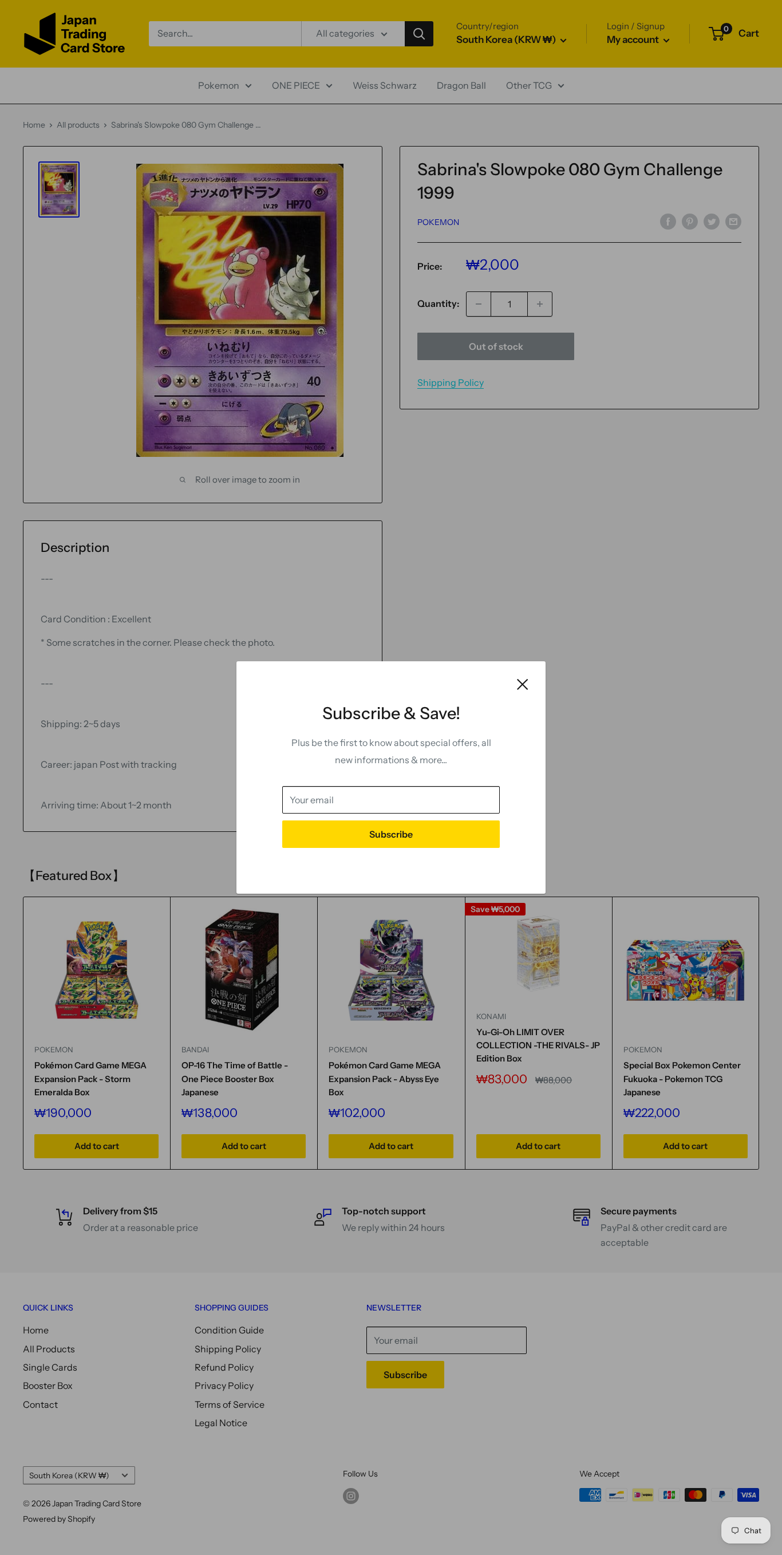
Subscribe (391, 834)
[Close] (522, 683)
